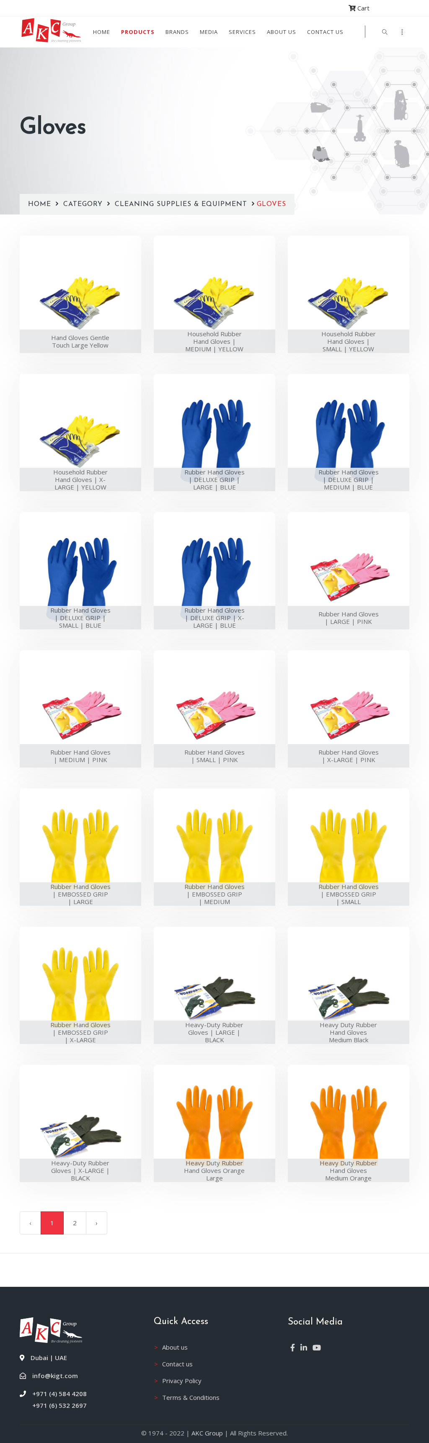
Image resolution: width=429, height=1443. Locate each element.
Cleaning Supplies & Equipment (181, 204)
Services (242, 32)
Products (138, 32)
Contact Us (325, 32)
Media (209, 32)
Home (101, 32)
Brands (177, 32)
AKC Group (207, 1433)
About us (281, 32)
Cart (363, 8)
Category (84, 204)
